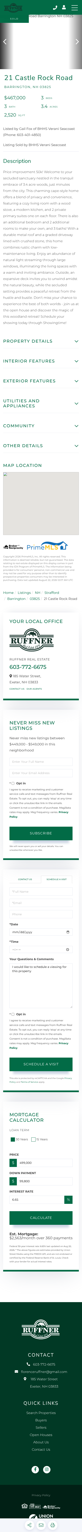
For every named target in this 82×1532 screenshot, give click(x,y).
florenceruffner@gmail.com (44, 1372)
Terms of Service (29, 1082)
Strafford (51, 593)
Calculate (41, 1218)
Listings (24, 593)
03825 (35, 599)
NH (37, 593)
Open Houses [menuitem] (41, 1435)
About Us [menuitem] (41, 1442)
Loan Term (19, 1130)
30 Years (22, 1139)
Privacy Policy (41, 1495)
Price (14, 1154)
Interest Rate (21, 1191)
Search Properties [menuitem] (41, 1413)
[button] (7, 42)
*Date (13, 924)
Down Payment (22, 1173)
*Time (14, 942)
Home (8, 593)
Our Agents (34, 689)
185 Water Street (44, 1383)
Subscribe (41, 833)
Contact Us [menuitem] (41, 1450)
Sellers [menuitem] (41, 1428)
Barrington (16, 599)
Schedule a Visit (56, 879)
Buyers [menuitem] (41, 1420)
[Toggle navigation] (74, 7)
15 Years (42, 1139)
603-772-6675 (55, 8)
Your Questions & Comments (31, 959)
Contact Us (16, 689)
